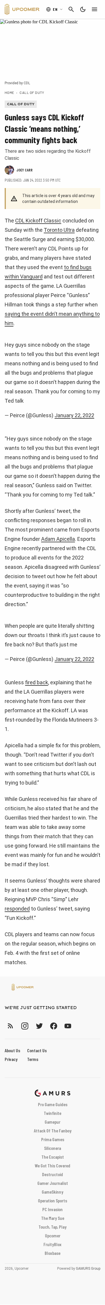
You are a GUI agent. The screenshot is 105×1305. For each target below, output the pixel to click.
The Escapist (52, 1157)
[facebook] (54, 1026)
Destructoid (52, 1174)
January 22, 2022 (74, 415)
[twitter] (39, 1026)
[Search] (71, 9)
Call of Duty (32, 92)
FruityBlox (52, 1244)
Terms (32, 1059)
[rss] (10, 1026)
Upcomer (52, 1235)
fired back (36, 682)
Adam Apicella (58, 539)
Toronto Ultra (59, 230)
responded (17, 909)
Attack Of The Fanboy (52, 1130)
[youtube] (68, 1026)
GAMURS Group (88, 1269)
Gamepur (52, 1122)
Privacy (11, 1059)
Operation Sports (52, 1200)
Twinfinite (52, 1113)
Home (9, 92)
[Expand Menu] (94, 9)
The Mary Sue (52, 1218)
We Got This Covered (52, 1165)
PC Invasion (52, 1209)
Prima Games (52, 1139)
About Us (12, 1050)
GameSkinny (52, 1192)
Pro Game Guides (52, 1104)
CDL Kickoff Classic (38, 221)
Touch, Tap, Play (52, 1226)
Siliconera (52, 1148)
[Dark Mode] (83, 9)
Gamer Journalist (52, 1183)
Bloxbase (52, 1253)
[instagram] (25, 1026)
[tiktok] (78, 1026)
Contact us (37, 1050)
